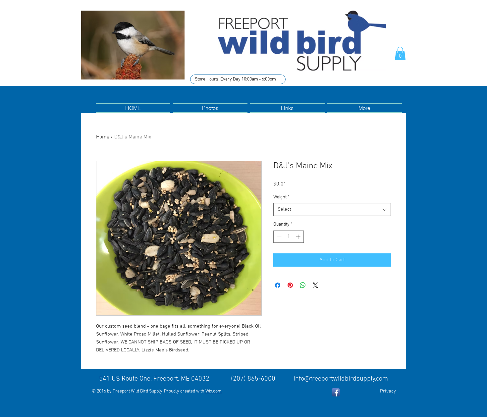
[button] (400, 53)
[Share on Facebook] (278, 285)
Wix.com (213, 391)
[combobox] (332, 209)
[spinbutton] (289, 236)
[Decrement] (278, 236)
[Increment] (299, 236)
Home (102, 137)
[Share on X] (315, 285)
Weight (281, 197)
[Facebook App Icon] (336, 392)
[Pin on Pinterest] (290, 285)
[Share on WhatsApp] (303, 285)
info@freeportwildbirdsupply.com (341, 379)
